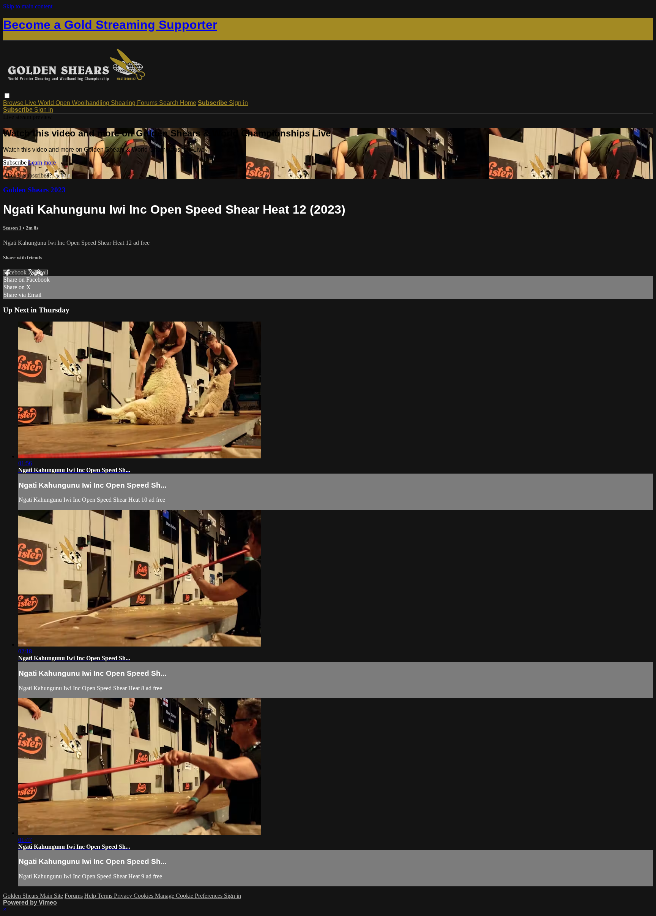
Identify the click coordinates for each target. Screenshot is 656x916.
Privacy (124, 895)
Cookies (144, 895)
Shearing (124, 103)
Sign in (238, 103)
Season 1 (13, 228)
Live (31, 103)
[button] (7, 95)
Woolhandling (91, 103)
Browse (14, 103)
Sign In (43, 109)
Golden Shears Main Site (33, 895)
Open (63, 103)
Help (91, 895)
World (46, 103)
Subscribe (15, 162)
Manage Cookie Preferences (189, 895)
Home (188, 103)
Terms (106, 895)
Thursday (54, 310)
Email (41, 272)
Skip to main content (27, 6)
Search (169, 103)
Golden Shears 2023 (34, 190)
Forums (148, 103)
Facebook (15, 272)
